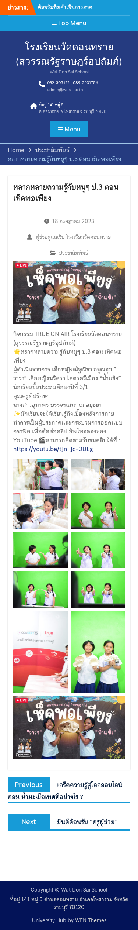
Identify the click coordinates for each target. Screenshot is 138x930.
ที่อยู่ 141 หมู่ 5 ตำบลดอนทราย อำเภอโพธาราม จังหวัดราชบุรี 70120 (69, 903)
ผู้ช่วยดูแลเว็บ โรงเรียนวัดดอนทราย (73, 237)
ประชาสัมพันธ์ (73, 253)
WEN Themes (90, 920)
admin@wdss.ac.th (65, 89)
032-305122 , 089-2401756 (72, 82)
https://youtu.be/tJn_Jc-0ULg (53, 449)
